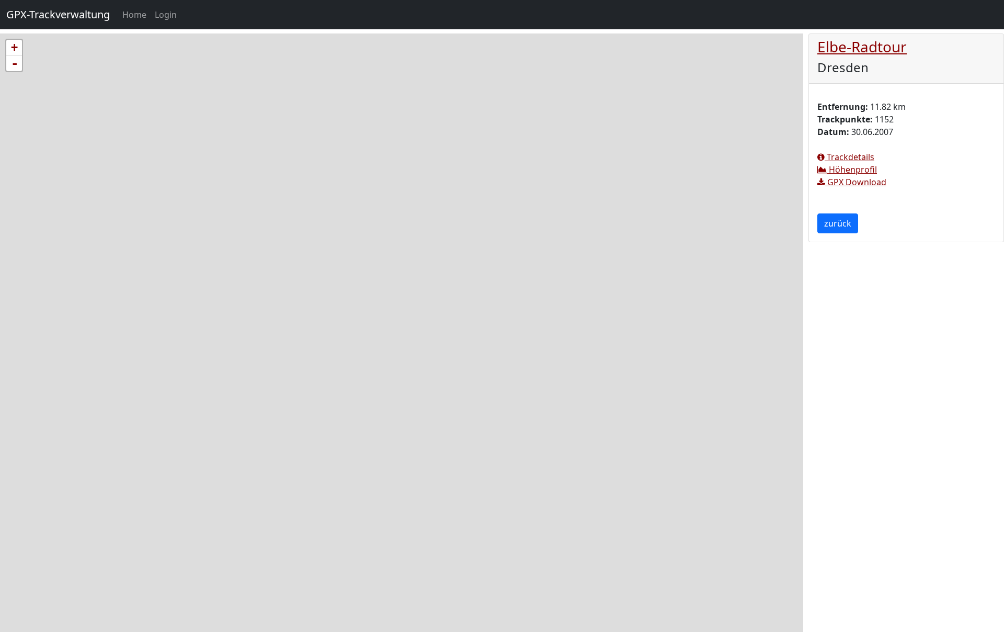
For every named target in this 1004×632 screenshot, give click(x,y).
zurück (837, 223)
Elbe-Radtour (862, 47)
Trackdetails (849, 157)
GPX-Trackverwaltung (58, 14)
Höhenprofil (852, 169)
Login (166, 14)
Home (136, 14)
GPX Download (855, 182)
